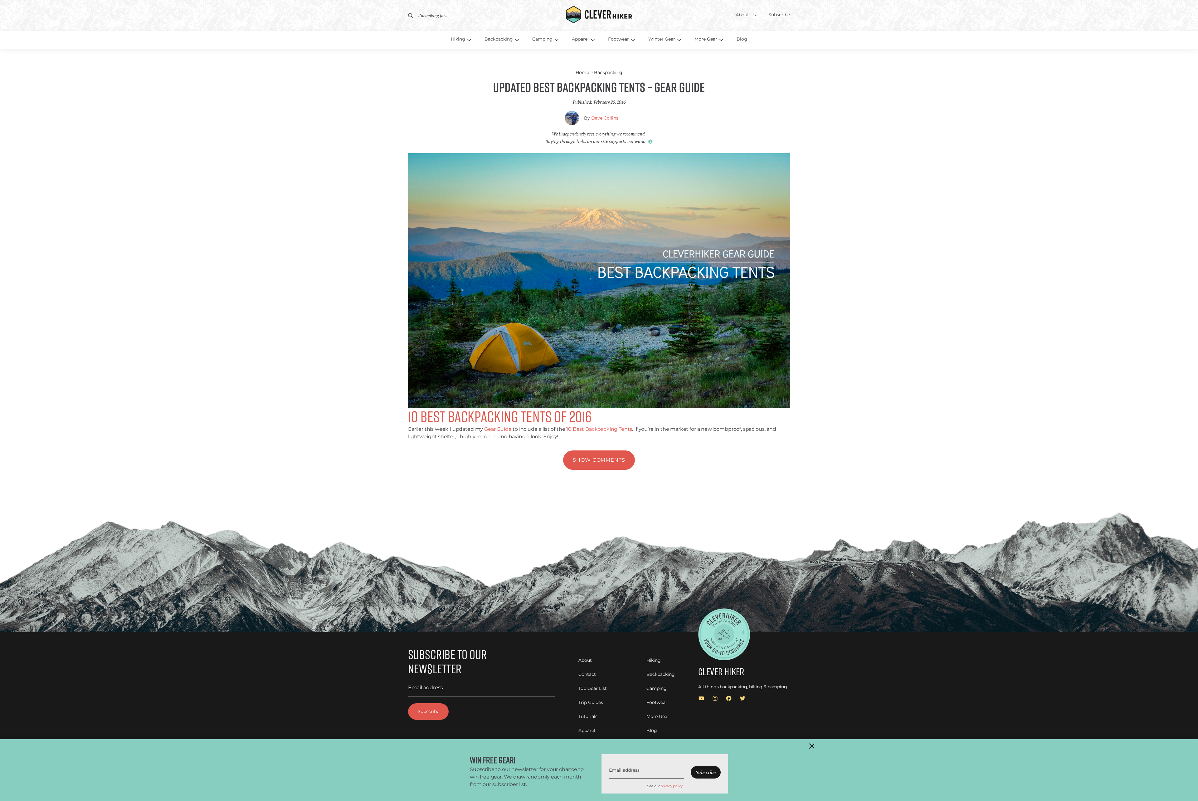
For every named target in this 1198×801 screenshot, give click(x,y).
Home (582, 72)
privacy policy (671, 786)
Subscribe (428, 711)
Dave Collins (604, 118)
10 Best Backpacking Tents (599, 429)
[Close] (811, 746)
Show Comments (599, 460)
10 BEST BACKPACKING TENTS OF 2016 (500, 416)
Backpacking (608, 72)
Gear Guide (497, 429)
